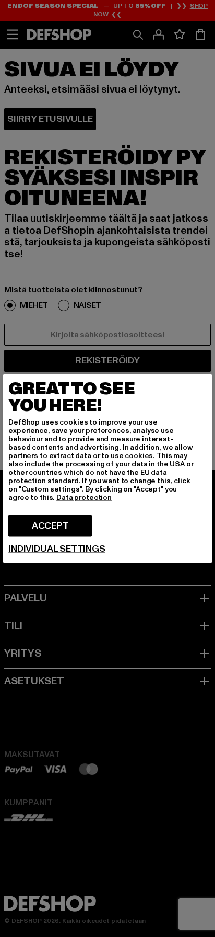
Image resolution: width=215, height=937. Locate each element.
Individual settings (56, 549)
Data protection (84, 497)
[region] (107, 468)
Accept (50, 525)
